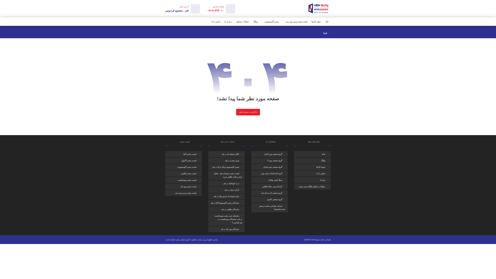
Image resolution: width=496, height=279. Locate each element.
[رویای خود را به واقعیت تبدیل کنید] (319, 8)
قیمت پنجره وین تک (188, 186)
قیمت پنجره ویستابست (187, 180)
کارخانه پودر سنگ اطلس (272, 186)
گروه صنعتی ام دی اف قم (271, 193)
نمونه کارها (320, 167)
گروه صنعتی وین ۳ (274, 161)
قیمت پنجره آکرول (188, 161)
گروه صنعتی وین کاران (273, 154)
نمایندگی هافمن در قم (230, 209)
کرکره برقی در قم (232, 190)
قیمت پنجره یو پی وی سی (185, 193)
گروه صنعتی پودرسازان (272, 167)
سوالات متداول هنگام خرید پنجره (312, 186)
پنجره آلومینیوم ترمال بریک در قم (225, 167)
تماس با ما (321, 173)
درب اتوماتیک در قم (231, 183)
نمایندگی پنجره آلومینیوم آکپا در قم (225, 203)
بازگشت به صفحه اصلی (248, 112)
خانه (323, 154)
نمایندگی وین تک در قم (230, 229)
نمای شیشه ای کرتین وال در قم (226, 196)
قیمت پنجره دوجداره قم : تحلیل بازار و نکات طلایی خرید (228, 175)
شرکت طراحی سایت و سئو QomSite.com (272, 207)
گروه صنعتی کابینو (274, 199)
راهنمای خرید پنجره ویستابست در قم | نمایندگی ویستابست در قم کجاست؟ (228, 219)
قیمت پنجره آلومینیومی (186, 167)
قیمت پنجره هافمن (188, 173)
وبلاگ (323, 161)
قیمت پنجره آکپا (189, 154)
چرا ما (322, 180)
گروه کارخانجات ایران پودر (271, 173)
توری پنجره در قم (232, 161)
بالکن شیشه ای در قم (230, 154)
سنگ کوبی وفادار (275, 180)
